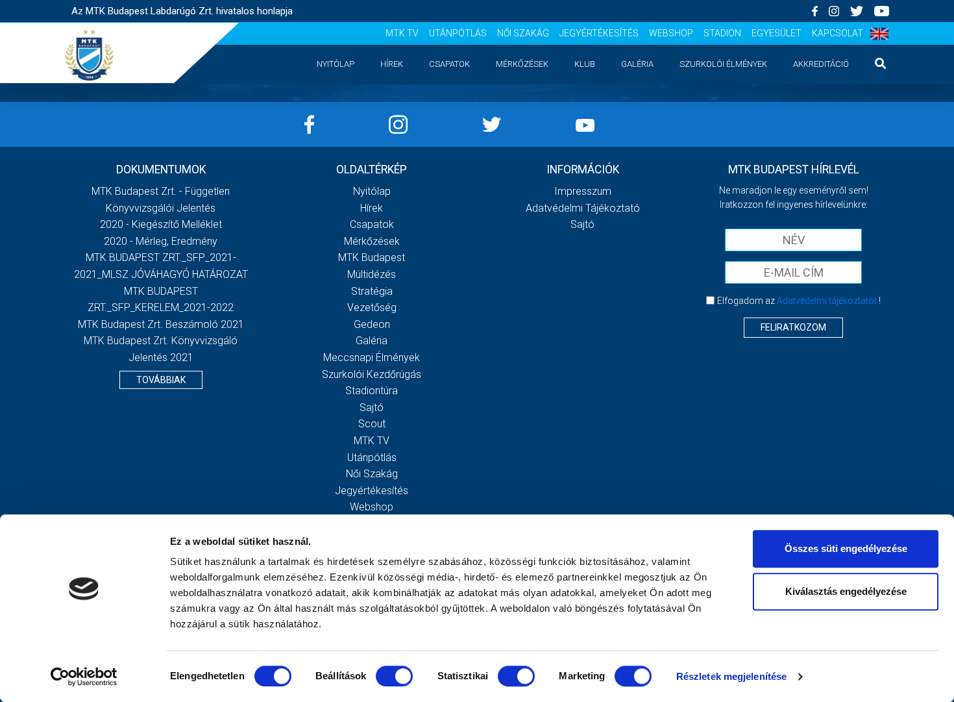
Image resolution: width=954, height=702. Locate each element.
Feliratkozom (793, 327)
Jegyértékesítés (599, 33)
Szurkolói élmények (723, 64)
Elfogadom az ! (799, 300)
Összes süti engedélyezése (846, 548)
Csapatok (449, 64)
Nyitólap (335, 64)
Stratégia (372, 291)
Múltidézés (371, 274)
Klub (584, 64)
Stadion (722, 33)
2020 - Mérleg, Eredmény (160, 241)
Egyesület (776, 33)
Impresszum (582, 191)
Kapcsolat (837, 33)
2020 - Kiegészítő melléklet (161, 224)
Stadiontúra (371, 390)
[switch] (394, 676)
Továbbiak (161, 380)
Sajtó (372, 407)
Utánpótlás (458, 33)
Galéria (637, 64)
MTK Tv (402, 33)
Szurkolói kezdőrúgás (371, 374)
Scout (371, 424)
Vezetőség (372, 307)
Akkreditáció (821, 64)
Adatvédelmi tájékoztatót (827, 300)
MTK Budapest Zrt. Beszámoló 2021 (161, 324)
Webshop (671, 33)
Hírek (391, 64)
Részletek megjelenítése (731, 676)
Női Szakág (523, 33)
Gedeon (372, 324)
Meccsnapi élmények (371, 357)
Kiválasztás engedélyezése (846, 591)
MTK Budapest (371, 257)
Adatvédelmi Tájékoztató (583, 208)
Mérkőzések (522, 64)
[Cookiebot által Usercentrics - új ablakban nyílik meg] (84, 676)
